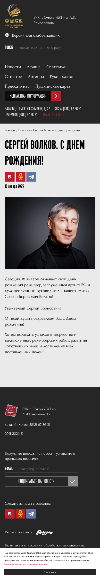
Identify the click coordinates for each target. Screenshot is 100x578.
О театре (13, 76)
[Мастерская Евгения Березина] (44, 533)
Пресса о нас (17, 86)
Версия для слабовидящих (35, 35)
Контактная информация (28, 96)
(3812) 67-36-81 (28, 114)
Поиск (9, 47)
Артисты (36, 76)
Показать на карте (53, 114)
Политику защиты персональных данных (25, 564)
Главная (10, 130)
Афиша (34, 66)
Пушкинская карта (53, 86)
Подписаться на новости (36, 481)
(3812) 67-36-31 (72, 108)
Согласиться (50, 572)
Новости (13, 66)
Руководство (61, 76)
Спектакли (56, 66)
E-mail (9, 468)
